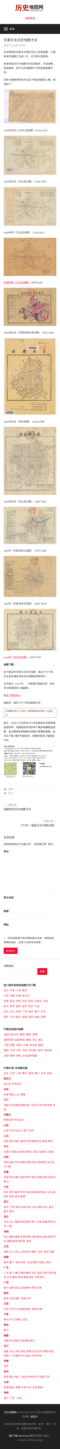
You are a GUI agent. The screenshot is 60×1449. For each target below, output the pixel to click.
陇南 (22, 1308)
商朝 (28, 1034)
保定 (30, 1001)
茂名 (39, 1272)
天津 (12, 990)
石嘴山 (18, 1319)
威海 (22, 1141)
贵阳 (30, 1016)
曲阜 (50, 1141)
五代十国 (15, 1050)
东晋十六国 (22, 1045)
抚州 (46, 1251)
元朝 (6, 1055)
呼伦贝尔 (19, 1119)
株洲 (14, 1241)
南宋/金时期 (45, 1050)
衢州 (11, 1211)
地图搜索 (30, 18)
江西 (6, 1246)
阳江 (42, 1277)
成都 (24, 1016)
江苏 (6, 1186)
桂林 (36, 1016)
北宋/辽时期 (29, 1050)
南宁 (6, 1287)
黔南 (30, 1376)
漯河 (39, 1162)
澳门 (36, 1073)
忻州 (31, 1130)
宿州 (44, 1177)
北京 (6, 990)
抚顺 (22, 1105)
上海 (18, 990)
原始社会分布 (11, 1034)
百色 (39, 1287)
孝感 (22, 1221)
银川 (18, 1016)
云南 (6, 1382)
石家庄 (38, 1001)
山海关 (50, 1151)
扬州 (18, 1006)
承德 (22, 1151)
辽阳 (33, 1105)
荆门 (33, 1221)
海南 (6, 1392)
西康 (28, 1351)
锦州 (44, 1105)
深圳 (50, 1272)
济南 (6, 1001)
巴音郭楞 (25, 1340)
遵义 (11, 1376)
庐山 (17, 1251)
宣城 (50, 1177)
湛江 (11, 1272)
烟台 (17, 1141)
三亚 (12, 1397)
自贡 (34, 1351)
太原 (45, 1001)
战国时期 (20, 1039)
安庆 (24, 1006)
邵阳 (28, 1236)
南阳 (22, 1162)
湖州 (40, 1207)
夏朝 (22, 1034)
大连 (6, 995)
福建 (6, 1256)
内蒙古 (7, 1114)
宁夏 (6, 1314)
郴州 (39, 1236)
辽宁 (6, 1099)
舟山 (45, 1207)
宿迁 (11, 1196)
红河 (28, 1387)
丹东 (39, 1105)
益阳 (44, 1236)
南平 (23, 1262)
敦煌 (34, 1308)
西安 (6, 1016)
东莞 (44, 1272)
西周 (35, 1034)
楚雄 (40, 1387)
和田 (16, 1340)
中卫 (11, 1319)
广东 (6, 1267)
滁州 (17, 1177)
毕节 (36, 1376)
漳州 (48, 1262)
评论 (7, 851)
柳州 (28, 1287)
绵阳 (45, 1351)
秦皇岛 (15, 1151)
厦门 (36, 1011)
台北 (43, 1011)
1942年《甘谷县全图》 (16, 657)
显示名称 (9, 897)
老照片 (34, 1416)
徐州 (17, 1196)
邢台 (39, 1141)
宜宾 (17, 1351)
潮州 (23, 1272)
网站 (6, 924)
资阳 (6, 1355)
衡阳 (11, 1236)
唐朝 (6, 1050)
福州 (30, 1011)
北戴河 (42, 1151)
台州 (34, 1207)
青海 (6, 1324)
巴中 (22, 1355)
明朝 (12, 1055)
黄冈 (28, 1221)
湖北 (6, 1216)
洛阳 (11, 1162)
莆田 (35, 1262)
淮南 (39, 1177)
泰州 (39, 1192)
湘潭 (17, 1236)
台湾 (43, 1073)
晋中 (25, 1130)
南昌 (18, 1011)
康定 (23, 1351)
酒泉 (28, 1308)
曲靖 (11, 1387)
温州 (17, 1207)
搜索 (42, 971)
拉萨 (6, 1366)
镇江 (44, 1192)
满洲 (22, 1094)
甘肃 (10, 789)
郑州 (18, 1001)
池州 (22, 1177)
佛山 (17, 1272)
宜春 (51, 1251)
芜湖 (6, 1177)
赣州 (33, 1251)
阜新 (49, 1105)
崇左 (17, 1287)
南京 (6, 1006)
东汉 (34, 1039)
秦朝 (28, 1039)
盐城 (33, 1192)
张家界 (21, 1241)
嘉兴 (51, 1207)
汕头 (33, 1272)
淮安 (6, 1196)
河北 (6, 1146)
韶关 (31, 1277)
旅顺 (17, 1105)
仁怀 (47, 1376)
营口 (28, 1105)
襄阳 (17, 1221)
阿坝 (39, 1355)
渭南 (23, 1298)
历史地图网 (10, 1412)
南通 (22, 1196)
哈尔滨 (26, 995)
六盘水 (24, 1376)
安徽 (6, 1171)
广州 (24, 1011)
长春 (18, 995)
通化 (11, 1094)
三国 (6, 1045)
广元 (11, 1355)
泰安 (44, 1141)
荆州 (50, 1221)
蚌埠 (28, 1177)
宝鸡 (11, 1298)
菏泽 (28, 1141)
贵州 (6, 1371)
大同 (11, 1130)
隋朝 (40, 1045)
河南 (6, 1157)
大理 (23, 1387)
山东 (6, 1135)
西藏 (6, 1360)
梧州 (33, 1287)
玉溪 (34, 1387)
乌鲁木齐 (9, 1340)
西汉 (40, 1039)
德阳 (17, 1355)
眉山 (28, 1355)
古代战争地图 (29, 1055)
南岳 (28, 1241)
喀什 (32, 1340)
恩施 (44, 1221)
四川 (6, 1345)
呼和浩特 (9, 1119)
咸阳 (17, 1298)
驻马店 (51, 1162)
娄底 (50, 1236)
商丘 (44, 1162)
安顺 (41, 1376)
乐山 (12, 1351)
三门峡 (7, 1166)
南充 (51, 1351)
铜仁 (17, 1376)
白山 (17, 1094)
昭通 (17, 1387)
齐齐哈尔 (17, 1083)
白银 (40, 1308)
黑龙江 (7, 1078)
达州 (40, 1351)
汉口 (11, 1221)
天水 (10, 793)
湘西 (9, 1241)
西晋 (12, 1045)
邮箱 (7, 911)
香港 (30, 1073)
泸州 (33, 1355)
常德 (22, 1236)
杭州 (30, 1006)
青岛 (12, 1001)
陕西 (6, 1293)
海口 (6, 1397)
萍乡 (28, 1251)
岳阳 (33, 1236)
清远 (20, 1277)
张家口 (29, 1151)
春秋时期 (9, 1039)
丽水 (6, 1211)
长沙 (12, 1011)
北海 (22, 1287)
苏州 (12, 1006)
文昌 (19, 1397)
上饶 (22, 1251)
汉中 (28, 1298)
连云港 (51, 1192)
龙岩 (29, 1262)
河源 (36, 1277)
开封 (24, 1001)
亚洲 (49, 1073)
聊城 (33, 1141)
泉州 (17, 1262)
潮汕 (14, 1277)
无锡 (28, 1192)
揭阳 (25, 1277)
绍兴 (28, 1207)
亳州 (33, 1177)
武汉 (6, 1011)
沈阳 (12, 995)
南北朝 (33, 1045)
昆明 (43, 1016)
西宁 (6, 1330)
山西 (6, 1125)
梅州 (28, 1272)
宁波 (36, 1006)
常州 (22, 1192)
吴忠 (25, 1319)
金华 (23, 1207)
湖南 (6, 1231)
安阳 (28, 1162)
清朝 (18, 1055)
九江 (11, 1251)
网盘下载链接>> (12, 695)
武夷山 (42, 1262)
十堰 (9, 1226)
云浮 (9, 1277)
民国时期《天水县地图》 (17, 282)
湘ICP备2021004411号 (21, 1435)
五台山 (18, 1130)
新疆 (6, 1335)
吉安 (40, 1251)
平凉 (11, 1308)
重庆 (24, 990)
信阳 (33, 1162)
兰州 (12, 1016)
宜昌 (39, 1221)
